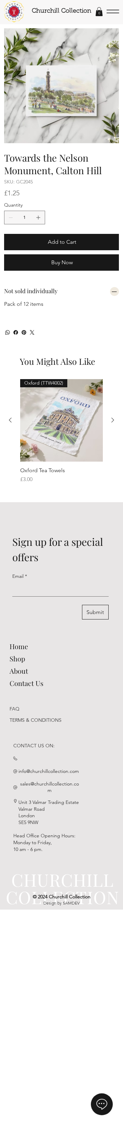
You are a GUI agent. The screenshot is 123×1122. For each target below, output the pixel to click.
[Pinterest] (23, 332)
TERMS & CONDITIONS (36, 720)
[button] (99, 11)
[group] (61, 435)
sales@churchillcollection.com (49, 787)
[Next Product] (113, 420)
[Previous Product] (10, 420)
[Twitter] (32, 332)
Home (19, 646)
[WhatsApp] (7, 332)
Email (19, 576)
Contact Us (26, 683)
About (19, 670)
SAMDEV (71, 903)
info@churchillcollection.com (48, 771)
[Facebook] (15, 332)
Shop (17, 658)
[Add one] (38, 217)
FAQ (14, 709)
